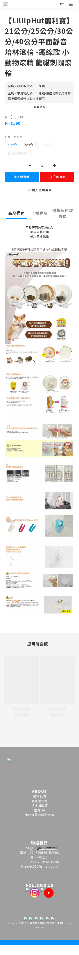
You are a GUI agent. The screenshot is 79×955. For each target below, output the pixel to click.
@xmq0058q (47, 848)
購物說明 (39, 796)
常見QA (39, 810)
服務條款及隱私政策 (39, 815)
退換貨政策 (39, 805)
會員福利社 (39, 801)
